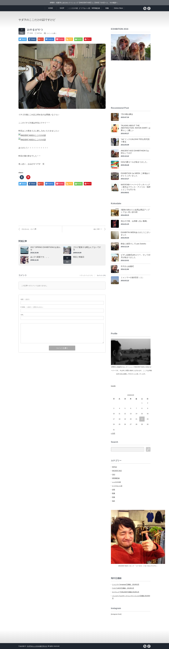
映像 (107, 8)
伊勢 (113, 489)
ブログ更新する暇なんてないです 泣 (88, 248)
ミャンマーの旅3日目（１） (132, 277)
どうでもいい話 (84, 8)
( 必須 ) (25, 299)
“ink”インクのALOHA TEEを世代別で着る (135, 140)
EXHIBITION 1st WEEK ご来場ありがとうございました (135, 174)
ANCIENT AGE (117, 470)
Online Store (118, 8)
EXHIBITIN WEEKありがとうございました (135, 233)
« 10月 (113, 433)
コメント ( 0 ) (101, 275)
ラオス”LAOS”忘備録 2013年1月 (123, 588)
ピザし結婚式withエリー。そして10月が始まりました (135, 256)
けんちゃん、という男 (29, 229)
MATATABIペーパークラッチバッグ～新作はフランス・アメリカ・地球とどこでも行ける (135, 187)
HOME (50, 8)
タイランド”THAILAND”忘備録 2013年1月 (125, 592)
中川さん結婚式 (127, 266)
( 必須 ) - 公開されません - (32, 307)
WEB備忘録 (96, 8)
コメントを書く (51, 33)
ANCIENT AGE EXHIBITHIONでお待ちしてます (135, 152)
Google (113, 386)
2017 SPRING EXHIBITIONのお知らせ (45, 248)
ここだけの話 (73, 8)
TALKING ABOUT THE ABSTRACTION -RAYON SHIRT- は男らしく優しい (135, 127)
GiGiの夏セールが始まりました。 (135, 162)
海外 (113, 501)
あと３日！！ (98, 229)
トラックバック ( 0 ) (86, 275)
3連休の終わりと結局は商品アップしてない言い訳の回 (135, 211)
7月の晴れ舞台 (127, 114)
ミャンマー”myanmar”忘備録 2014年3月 (125, 584)
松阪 (113, 497)
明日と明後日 (78, 257)
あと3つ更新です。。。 (40, 257)
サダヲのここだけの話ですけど (36, 19)
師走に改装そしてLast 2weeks (133, 244)
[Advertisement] (120, 20)
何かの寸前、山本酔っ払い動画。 (135, 221)
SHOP (62, 8)
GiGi (113, 474)
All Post (39, 33)
